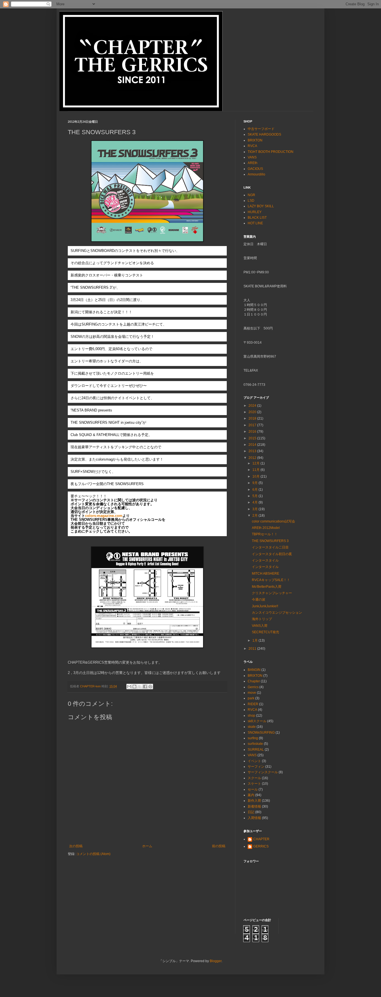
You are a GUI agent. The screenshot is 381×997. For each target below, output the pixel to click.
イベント (254, 761)
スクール (254, 778)
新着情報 (254, 806)
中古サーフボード (261, 129)
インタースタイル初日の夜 (272, 554)
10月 (256, 476)
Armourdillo (256, 174)
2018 (253, 418)
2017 (253, 425)
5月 (255, 496)
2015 (253, 438)
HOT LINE (255, 223)
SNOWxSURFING (261, 732)
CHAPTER (261, 839)
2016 (253, 432)
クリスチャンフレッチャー (272, 593)
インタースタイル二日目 (270, 547)
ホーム (147, 846)
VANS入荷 (259, 626)
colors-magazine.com (103, 516)
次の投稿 (76, 846)
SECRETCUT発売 (265, 632)
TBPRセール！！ (265, 534)
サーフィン (256, 767)
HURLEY (255, 212)
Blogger (215, 961)
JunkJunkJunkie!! (265, 606)
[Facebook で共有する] (145, 686)
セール (253, 789)
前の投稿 (218, 846)
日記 (251, 812)
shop (251, 715)
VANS (252, 157)
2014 (253, 445)
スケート (254, 784)
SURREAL (256, 750)
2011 (253, 649)
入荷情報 (254, 818)
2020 (253, 412)
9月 (255, 483)
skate (252, 727)
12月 (256, 463)
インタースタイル (265, 560)
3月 (255, 509)
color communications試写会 (273, 521)
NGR (251, 195)
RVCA (252, 146)
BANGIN (254, 670)
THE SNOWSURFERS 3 (270, 541)
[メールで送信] (129, 686)
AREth (252, 163)
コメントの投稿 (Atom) (93, 854)
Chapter (254, 681)
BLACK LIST (257, 218)
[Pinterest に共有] (150, 686)
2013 (253, 451)
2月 (255, 515)
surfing (253, 738)
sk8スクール (257, 721)
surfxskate (255, 744)
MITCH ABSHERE (265, 573)
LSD (251, 201)
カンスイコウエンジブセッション (277, 613)
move (252, 693)
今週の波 (258, 599)
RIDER (253, 704)
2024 (253, 406)
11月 (256, 470)
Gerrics (253, 687)
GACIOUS (255, 169)
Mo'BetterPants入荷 (266, 587)
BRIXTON (255, 140)
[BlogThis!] (134, 686)
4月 (255, 502)
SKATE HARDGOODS (264, 134)
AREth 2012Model (266, 528)
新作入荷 (254, 801)
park (251, 698)
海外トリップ (262, 619)
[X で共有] (140, 686)
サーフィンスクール (263, 772)
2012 (253, 458)
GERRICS (261, 846)
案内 (251, 795)
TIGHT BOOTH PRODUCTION (270, 152)
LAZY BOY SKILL (261, 206)
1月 (255, 640)
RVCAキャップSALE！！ (271, 580)
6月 (255, 490)
